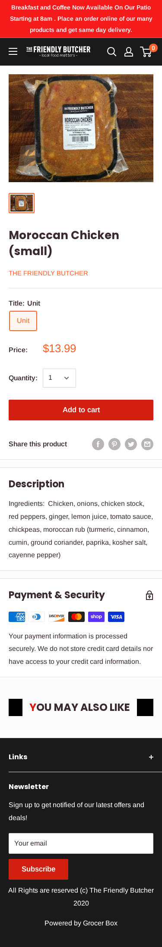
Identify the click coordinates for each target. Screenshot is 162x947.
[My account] (128, 52)
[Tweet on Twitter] (131, 444)
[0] (146, 52)
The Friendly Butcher (48, 273)
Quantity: (23, 378)
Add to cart (81, 410)
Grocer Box (100, 923)
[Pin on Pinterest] (114, 444)
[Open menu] (13, 51)
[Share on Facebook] (98, 444)
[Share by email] (147, 444)
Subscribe (38, 869)
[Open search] (112, 52)
